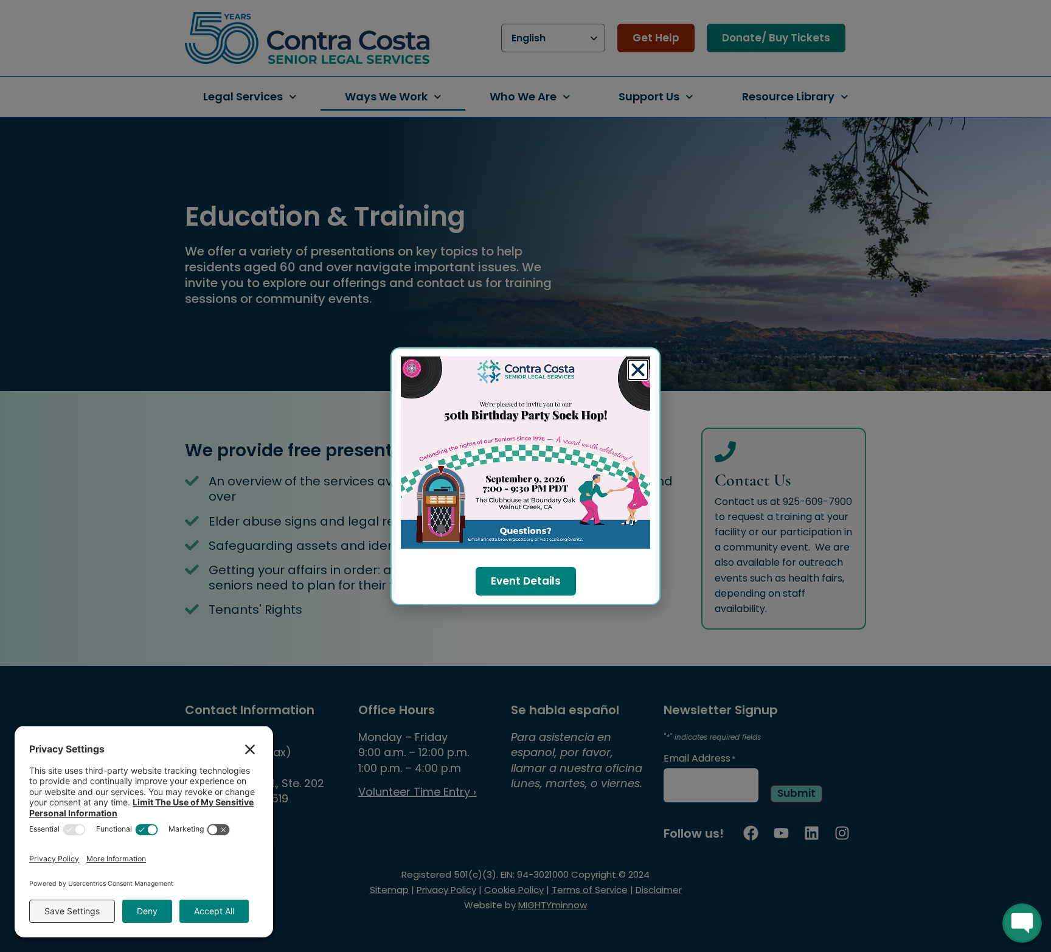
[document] (525, 476)
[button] (638, 370)
